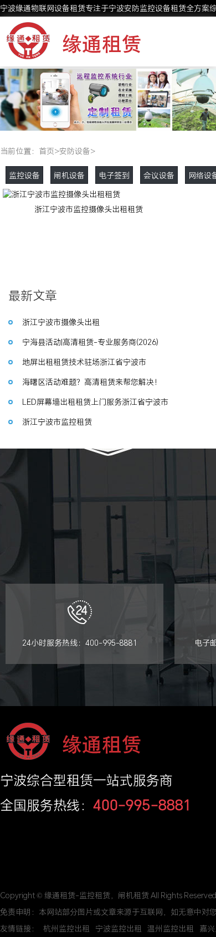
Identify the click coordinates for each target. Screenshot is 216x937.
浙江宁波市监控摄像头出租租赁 (88, 209)
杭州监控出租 (66, 928)
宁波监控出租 (118, 928)
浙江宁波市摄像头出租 (61, 322)
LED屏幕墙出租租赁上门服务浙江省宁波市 (95, 402)
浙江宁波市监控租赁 (57, 421)
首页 (46, 151)
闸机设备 (69, 175)
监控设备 (24, 175)
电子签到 (114, 175)
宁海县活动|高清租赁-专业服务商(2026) (90, 342)
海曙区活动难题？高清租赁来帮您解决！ (92, 382)
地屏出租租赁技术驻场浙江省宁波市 (84, 362)
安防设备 (74, 151)
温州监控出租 (170, 928)
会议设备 (158, 175)
